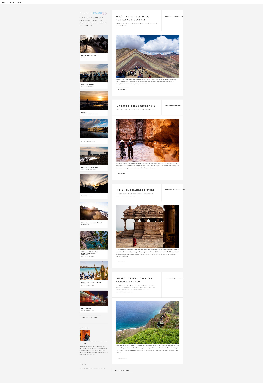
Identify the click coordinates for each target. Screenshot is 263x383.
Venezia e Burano (87, 84)
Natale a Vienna (87, 139)
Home (4, 2)
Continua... (122, 89)
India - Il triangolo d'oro (135, 190)
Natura (84, 112)
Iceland (84, 195)
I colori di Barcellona (89, 167)
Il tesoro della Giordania (135, 106)
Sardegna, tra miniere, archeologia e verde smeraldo (89, 253)
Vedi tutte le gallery (122, 370)
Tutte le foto (15, 2)
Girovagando (86, 308)
